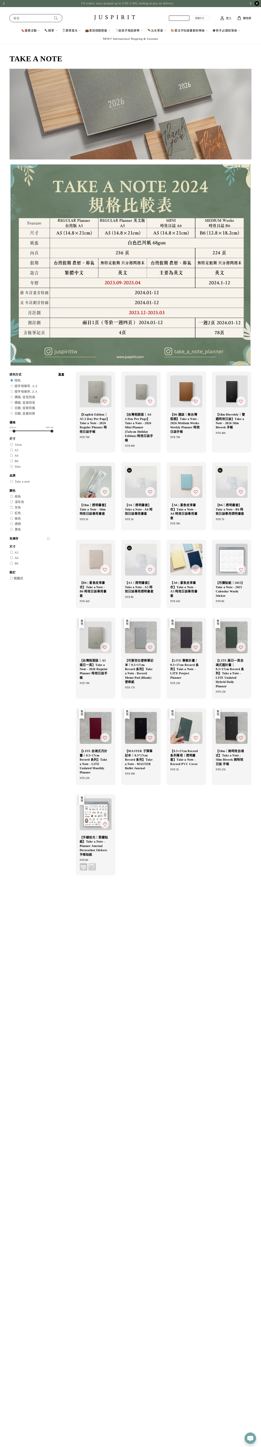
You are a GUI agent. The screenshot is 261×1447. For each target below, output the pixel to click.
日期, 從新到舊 (25, 408)
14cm (18, 444)
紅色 (18, 513)
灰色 (18, 507)
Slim (18, 466)
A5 (17, 450)
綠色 (18, 518)
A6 (17, 455)
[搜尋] (56, 18)
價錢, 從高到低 (25, 402)
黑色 (18, 529)
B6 (17, 461)
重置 (61, 374)
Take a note (22, 481)
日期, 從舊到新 (25, 413)
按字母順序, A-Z (26, 386)
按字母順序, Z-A (26, 391)
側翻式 (18, 578)
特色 (18, 380)
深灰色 (19, 502)
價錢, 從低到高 (25, 397)
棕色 (18, 496)
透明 (18, 524)
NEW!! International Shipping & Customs (130, 38)
